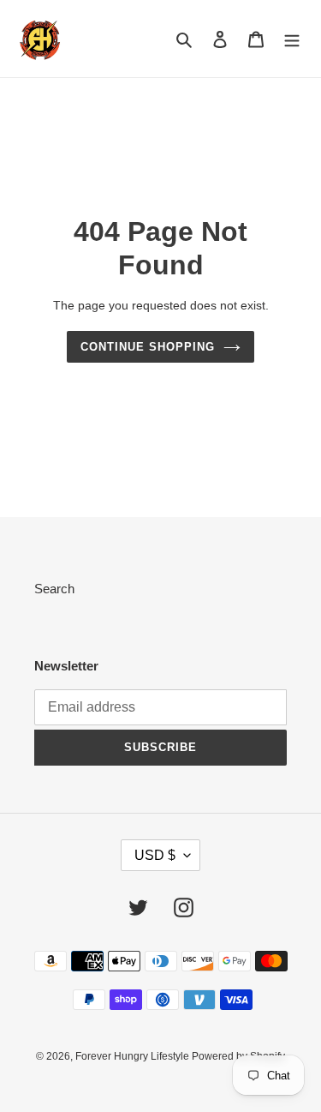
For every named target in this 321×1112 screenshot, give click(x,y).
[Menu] (292, 39)
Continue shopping (148, 346)
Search (54, 588)
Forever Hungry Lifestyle (133, 1056)
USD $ (154, 855)
